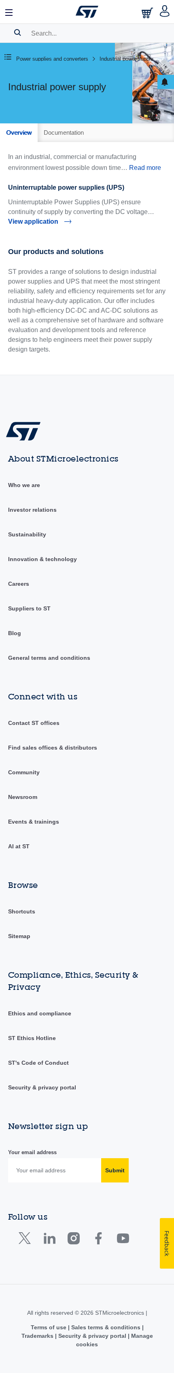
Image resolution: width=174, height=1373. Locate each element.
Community (24, 772)
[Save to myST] (165, 82)
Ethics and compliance (39, 1013)
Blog (14, 633)
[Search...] (17, 32)
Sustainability (27, 534)
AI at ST (19, 846)
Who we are (24, 485)
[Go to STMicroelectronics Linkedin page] (49, 1240)
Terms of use (49, 1327)
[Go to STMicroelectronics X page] (26, 1240)
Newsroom (22, 797)
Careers (18, 584)
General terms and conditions (49, 658)
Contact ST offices (33, 723)
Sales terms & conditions (106, 1327)
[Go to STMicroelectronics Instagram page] (73, 1240)
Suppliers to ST (29, 608)
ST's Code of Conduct (38, 1062)
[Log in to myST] (165, 11)
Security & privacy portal (42, 1087)
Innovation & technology (42, 559)
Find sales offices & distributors (52, 747)
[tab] (19, 132)
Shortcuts (21, 911)
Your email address (32, 1152)
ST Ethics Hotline (32, 1038)
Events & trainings (33, 821)
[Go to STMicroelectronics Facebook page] (98, 1240)
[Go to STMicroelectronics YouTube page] (123, 1240)
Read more (145, 167)
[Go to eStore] (148, 12)
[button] (9, 12)
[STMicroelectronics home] (87, 12)
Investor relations (32, 509)
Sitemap (19, 936)
